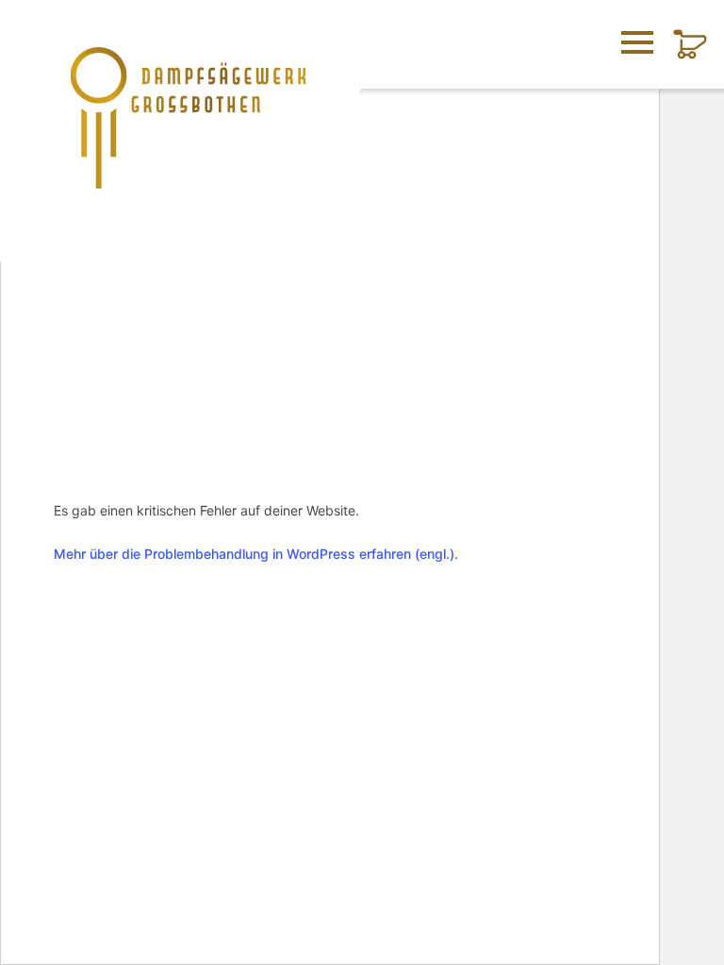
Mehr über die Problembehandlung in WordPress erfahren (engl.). (256, 554)
